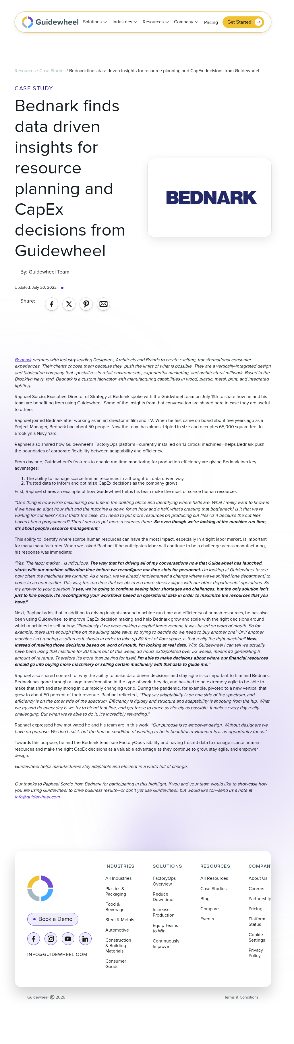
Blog (205, 898)
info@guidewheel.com (57, 954)
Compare (209, 909)
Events (207, 919)
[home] (50, 22)
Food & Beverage (115, 907)
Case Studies (52, 70)
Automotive (117, 930)
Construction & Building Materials (118, 945)
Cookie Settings (257, 937)
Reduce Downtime (163, 897)
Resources (25, 70)
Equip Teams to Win (165, 928)
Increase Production (164, 912)
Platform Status (257, 922)
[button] (93, 22)
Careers (256, 888)
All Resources (214, 878)
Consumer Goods (115, 964)
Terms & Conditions (241, 997)
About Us (258, 878)
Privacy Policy (256, 953)
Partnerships (261, 898)
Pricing (211, 22)
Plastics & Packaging (115, 891)
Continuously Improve (166, 944)
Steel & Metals (119, 919)
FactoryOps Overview (164, 881)
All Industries (118, 878)
